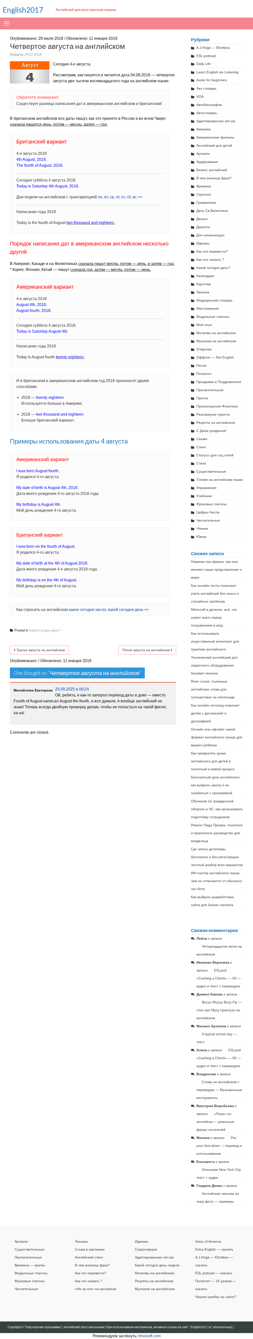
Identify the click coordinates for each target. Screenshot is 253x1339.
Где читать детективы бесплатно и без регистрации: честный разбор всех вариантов (217, 857)
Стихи (201, 463)
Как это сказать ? (210, 260)
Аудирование (207, 162)
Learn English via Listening (217, 72)
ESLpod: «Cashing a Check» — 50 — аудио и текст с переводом (218, 978)
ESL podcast (206, 56)
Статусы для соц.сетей (214, 455)
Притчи (202, 398)
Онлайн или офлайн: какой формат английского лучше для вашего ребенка (216, 737)
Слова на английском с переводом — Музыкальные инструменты (219, 1090)
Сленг (201, 447)
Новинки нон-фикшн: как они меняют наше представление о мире (216, 569)
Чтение (202, 528)
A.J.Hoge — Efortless (213, 48)
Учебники (204, 496)
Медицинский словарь (214, 300)
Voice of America (208, 1241)
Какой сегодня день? (45, 630)
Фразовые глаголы (211, 504)
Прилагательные (210, 390)
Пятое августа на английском (146, 650)
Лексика (202, 292)
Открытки (203, 349)
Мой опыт (204, 325)
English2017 (22, 9)
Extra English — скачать (214, 1249)
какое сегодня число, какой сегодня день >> (109, 610)
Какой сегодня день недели (157, 1265)
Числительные (208, 520)
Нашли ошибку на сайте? (215, 1297)
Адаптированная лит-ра (215, 121)
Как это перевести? (212, 251)
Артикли (203, 154)
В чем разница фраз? (214, 178)
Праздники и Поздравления (218, 382)
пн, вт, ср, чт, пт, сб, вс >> (120, 197)
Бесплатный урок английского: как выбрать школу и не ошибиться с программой (215, 785)
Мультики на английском (216, 341)
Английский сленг (89, 1257)
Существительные (211, 471)
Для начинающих (210, 235)
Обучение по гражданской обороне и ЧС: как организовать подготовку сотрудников (217, 809)
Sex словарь (206, 88)
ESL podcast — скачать (213, 1273)
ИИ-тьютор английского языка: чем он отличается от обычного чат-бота (216, 881)
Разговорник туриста (213, 414)
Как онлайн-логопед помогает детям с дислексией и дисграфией (215, 713)
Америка (203, 129)
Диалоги (203, 227)
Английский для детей (214, 145)
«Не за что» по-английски (95, 1289)
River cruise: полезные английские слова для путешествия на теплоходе (213, 689)
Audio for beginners (211, 80)
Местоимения (207, 308)
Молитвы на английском (216, 333)
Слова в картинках (90, 1249)
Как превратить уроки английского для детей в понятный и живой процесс (213, 761)
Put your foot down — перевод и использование (219, 1146)
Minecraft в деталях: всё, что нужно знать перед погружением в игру (214, 617)
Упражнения (206, 488)
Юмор (201, 537)
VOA (200, 97)
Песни (201, 365)
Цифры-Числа (207, 512)
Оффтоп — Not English (215, 357)
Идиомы (203, 243)
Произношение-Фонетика (217, 406)
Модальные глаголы (212, 317)
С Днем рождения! (211, 431)
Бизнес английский (211, 170)
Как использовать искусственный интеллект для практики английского (215, 641)
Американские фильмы (215, 137)
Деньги (202, 219)
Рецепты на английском (215, 423)
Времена (203, 186)
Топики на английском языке (219, 480)
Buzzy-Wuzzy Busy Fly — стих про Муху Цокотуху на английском (219, 1010)
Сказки (201, 439)
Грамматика (206, 202)
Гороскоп (203, 194)
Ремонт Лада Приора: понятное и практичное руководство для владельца (217, 833)
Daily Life (203, 64)
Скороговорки (146, 1249)
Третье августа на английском (40, 650)
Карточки (203, 284)
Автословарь (206, 113)
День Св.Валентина (212, 211)
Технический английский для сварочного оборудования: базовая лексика (214, 665)
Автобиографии (209, 105)
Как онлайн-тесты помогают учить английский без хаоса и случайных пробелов (215, 593)
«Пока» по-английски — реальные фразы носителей (215, 1122)
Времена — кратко (30, 1265)
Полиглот (203, 374)
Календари (205, 276)
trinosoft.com (149, 1336)
